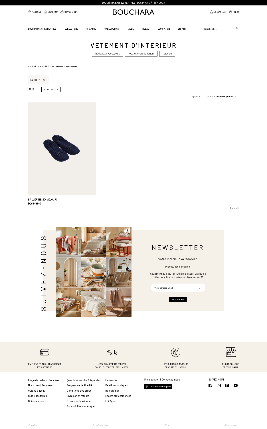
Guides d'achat (36, 390)
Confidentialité (100, 425)
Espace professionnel (79, 401)
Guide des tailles (37, 395)
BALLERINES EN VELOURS (43, 199)
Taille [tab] (31, 88)
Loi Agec (110, 401)
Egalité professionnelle (118, 395)
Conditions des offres (79, 390)
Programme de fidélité (79, 385)
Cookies (32, 425)
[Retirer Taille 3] (44, 80)
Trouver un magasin (160, 386)
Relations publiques (116, 385)
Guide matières (37, 401)
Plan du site (230, 425)
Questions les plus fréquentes (84, 380)
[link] (218, 12)
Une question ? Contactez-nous (162, 379)
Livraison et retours (78, 395)
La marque (111, 380)
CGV (166, 425)
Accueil (32, 66)
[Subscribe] (200, 288)
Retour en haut (260, 419)
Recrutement (112, 390)
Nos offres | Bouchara (40, 385)
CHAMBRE (43, 66)
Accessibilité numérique (81, 406)
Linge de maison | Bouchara (43, 380)
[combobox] (221, 29)
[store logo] (133, 12)
